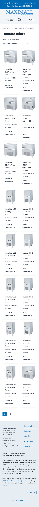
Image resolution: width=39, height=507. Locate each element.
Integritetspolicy (30, 426)
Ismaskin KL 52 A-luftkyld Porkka (27, 343)
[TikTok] (35, 492)
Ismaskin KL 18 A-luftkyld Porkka (10, 212)
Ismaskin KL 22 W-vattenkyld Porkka (10, 255)
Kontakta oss (29, 431)
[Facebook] (26, 492)
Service (27, 446)
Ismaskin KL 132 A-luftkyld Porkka (10, 118)
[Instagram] (30, 492)
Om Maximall (29, 441)
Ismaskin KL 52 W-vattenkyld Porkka (10, 387)
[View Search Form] (19, 20)
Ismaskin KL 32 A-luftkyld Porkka (27, 255)
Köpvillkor (28, 436)
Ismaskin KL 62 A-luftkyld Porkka (27, 387)
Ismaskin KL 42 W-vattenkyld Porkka (10, 343)
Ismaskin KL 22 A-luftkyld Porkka (27, 212)
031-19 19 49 (8, 481)
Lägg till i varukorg (9, 86)
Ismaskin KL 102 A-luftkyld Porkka (10, 72)
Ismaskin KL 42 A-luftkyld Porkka (27, 299)
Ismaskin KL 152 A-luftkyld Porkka (10, 165)
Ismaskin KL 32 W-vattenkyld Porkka (10, 299)
